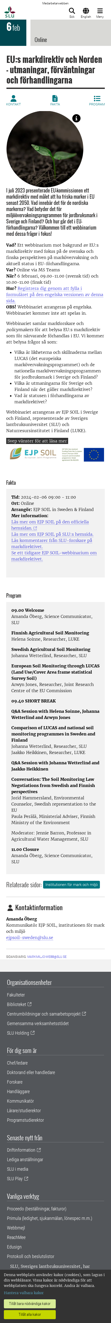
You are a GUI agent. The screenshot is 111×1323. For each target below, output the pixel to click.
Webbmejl (16, 1227)
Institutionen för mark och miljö (71, 884)
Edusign (14, 1247)
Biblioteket (16, 1004)
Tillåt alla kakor (30, 1314)
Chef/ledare (17, 1063)
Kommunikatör (20, 1101)
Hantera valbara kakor (24, 1293)
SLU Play (15, 1178)
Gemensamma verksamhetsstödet (38, 1023)
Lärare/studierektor (24, 1110)
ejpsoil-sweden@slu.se (29, 937)
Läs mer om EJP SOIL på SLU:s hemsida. (52, 534)
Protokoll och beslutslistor (30, 1256)
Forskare (14, 1082)
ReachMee (16, 1237)
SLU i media (17, 1169)
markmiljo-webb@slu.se (47, 957)
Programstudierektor (25, 1120)
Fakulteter (16, 995)
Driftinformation (21, 1150)
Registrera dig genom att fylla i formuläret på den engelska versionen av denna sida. (54, 294)
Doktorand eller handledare (31, 1072)
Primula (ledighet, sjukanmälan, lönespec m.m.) (49, 1218)
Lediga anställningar (25, 1159)
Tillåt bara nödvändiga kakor (30, 1303)
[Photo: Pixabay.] (76, 118)
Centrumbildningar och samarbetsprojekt (44, 1014)
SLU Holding (18, 1033)
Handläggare (18, 1091)
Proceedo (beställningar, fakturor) (36, 1208)
